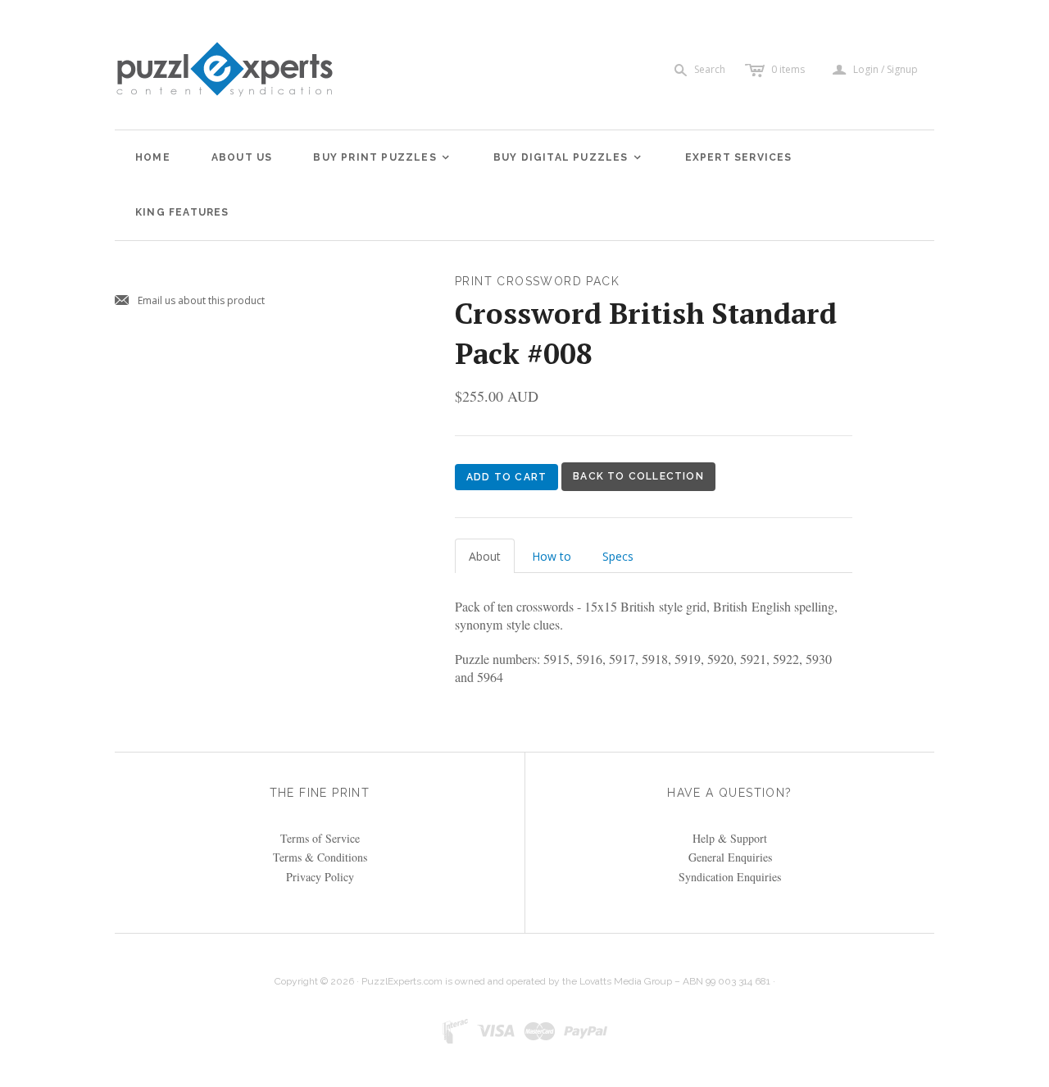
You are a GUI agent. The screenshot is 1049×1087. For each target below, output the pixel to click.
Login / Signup (885, 69)
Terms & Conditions (320, 857)
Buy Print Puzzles (382, 157)
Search (709, 69)
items (788, 69)
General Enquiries (730, 857)
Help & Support (730, 838)
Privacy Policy (320, 877)
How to (551, 556)
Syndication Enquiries (730, 877)
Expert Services (738, 157)
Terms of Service (320, 838)
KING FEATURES (182, 212)
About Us (242, 157)
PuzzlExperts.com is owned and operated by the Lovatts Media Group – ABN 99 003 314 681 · (568, 981)
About (485, 556)
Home (152, 157)
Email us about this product (190, 301)
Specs (617, 556)
